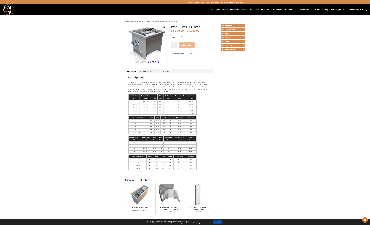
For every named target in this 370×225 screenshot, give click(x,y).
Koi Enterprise (220, 10)
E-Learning (265, 10)
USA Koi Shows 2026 (355, 10)
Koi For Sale (254, 10)
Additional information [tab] (148, 71)
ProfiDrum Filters (157, 22)
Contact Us (210, 2)
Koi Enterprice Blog (321, 10)
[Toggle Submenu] (233, 25)
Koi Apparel (276, 10)
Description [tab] (131, 71)
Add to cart (187, 45)
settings (198, 223)
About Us (190, 2)
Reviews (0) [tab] (165, 71)
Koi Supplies (289, 10)
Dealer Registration (227, 2)
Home (211, 10)
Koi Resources (304, 10)
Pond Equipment (135, 22)
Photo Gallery (199, 2)
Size (173, 37)
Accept (217, 222)
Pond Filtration (146, 22)
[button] (164, 27)
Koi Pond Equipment (238, 10)
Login (217, 2)
